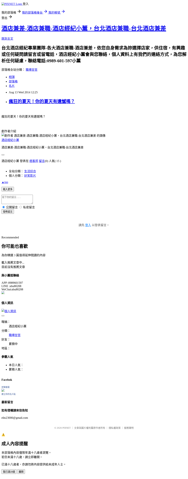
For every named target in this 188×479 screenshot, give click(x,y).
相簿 (12, 77)
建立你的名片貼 (8, 394)
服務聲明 (129, 427)
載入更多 (7, 189)
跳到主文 (7, 38)
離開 (21, 471)
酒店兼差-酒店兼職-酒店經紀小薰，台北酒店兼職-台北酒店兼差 (83, 28)
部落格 (13, 81)
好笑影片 (30, 175)
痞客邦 (33, 161)
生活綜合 (30, 171)
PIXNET (66, 427)
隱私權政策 (115, 427)
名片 (12, 85)
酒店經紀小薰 (10, 140)
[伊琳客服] (2, 390)
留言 (42, 161)
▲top (4, 182)
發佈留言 (7, 211)
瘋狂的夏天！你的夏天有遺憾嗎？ (42, 101)
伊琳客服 (5, 387)
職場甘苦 (31, 69)
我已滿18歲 (9, 471)
